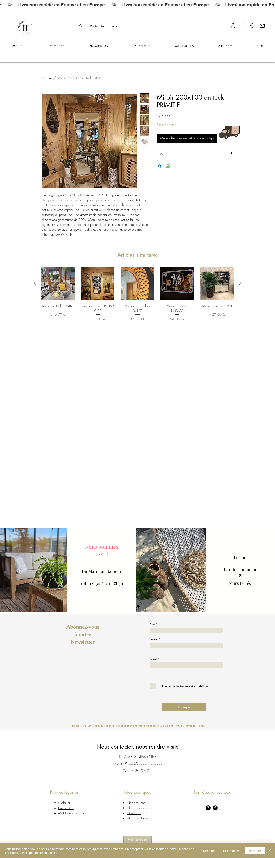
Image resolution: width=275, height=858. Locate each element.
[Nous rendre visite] (252, 25)
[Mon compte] (232, 25)
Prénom (154, 639)
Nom (152, 624)
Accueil (47, 78)
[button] (225, 44)
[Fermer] (269, 851)
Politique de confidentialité (39, 852)
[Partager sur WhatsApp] (167, 166)
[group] (137, 294)
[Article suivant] (240, 283)
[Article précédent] (34, 283)
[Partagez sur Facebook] (159, 166)
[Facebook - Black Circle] (215, 807)
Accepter (255, 851)
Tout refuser (231, 851)
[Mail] (262, 25)
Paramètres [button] (207, 851)
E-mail (153, 659)
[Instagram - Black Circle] (208, 807)
